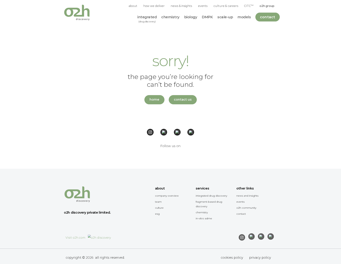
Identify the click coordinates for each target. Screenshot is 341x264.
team (158, 201)
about (133, 6)
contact (241, 213)
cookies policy (232, 258)
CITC (248, 6)
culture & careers (225, 6)
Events (240, 201)
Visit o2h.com (76, 237)
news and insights (247, 195)
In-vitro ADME (204, 218)
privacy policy (260, 258)
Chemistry (202, 212)
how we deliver (154, 6)
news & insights (181, 6)
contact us (183, 99)
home (154, 99)
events (202, 6)
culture (159, 207)
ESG (157, 213)
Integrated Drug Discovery (211, 195)
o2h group (266, 6)
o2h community (246, 207)
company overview (167, 195)
